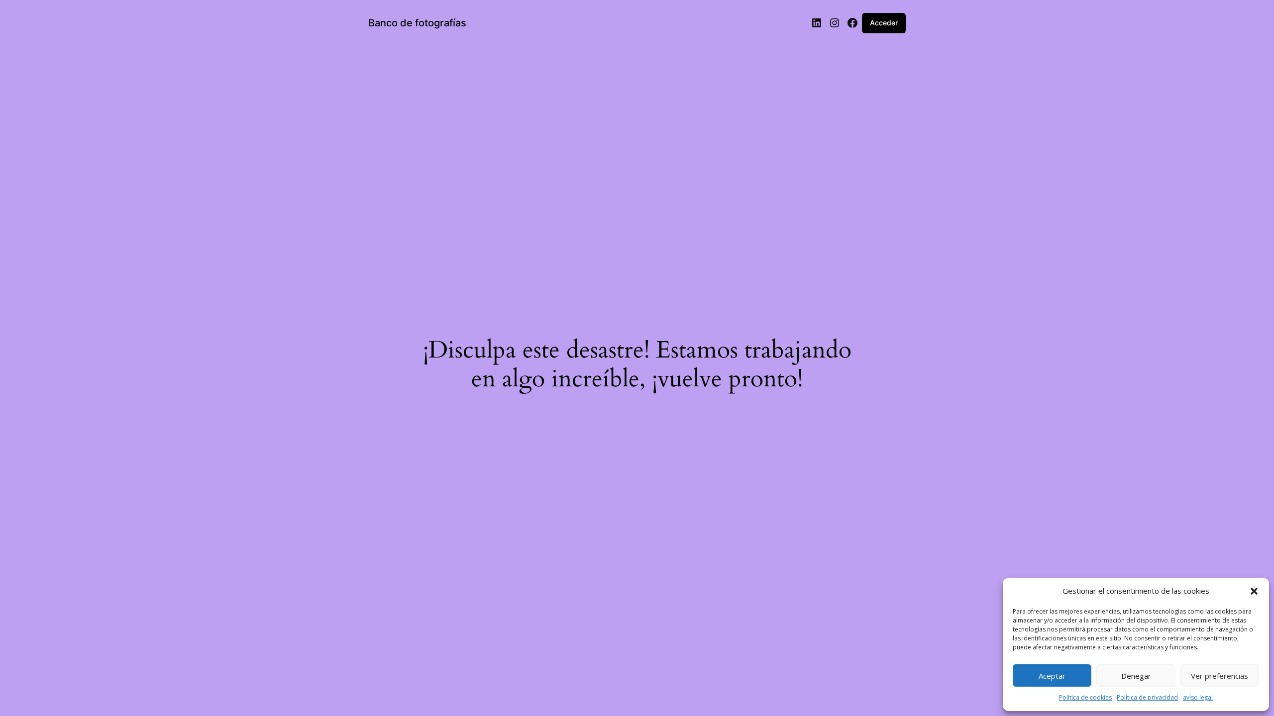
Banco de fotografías (417, 23)
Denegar (1136, 676)
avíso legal (1198, 697)
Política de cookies (1085, 697)
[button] (1254, 591)
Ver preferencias (1219, 676)
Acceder (884, 22)
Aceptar (1052, 676)
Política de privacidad (1147, 697)
